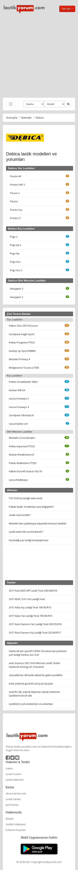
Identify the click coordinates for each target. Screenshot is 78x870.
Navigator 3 (16, 288)
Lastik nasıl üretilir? (20, 515)
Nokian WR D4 (17, 390)
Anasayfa (11, 117)
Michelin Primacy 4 (19, 359)
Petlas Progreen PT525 (22, 342)
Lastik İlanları (13, 799)
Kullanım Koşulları (16, 830)
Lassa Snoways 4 (19, 407)
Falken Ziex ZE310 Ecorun (23, 325)
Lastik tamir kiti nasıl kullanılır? (26, 531)
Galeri (9, 768)
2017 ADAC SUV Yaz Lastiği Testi (27, 599)
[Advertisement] (39, 56)
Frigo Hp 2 (15, 245)
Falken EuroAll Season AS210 (25, 471)
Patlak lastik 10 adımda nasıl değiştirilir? (31, 506)
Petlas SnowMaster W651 (23, 381)
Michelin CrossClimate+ (22, 438)
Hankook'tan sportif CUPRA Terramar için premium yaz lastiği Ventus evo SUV (38, 652)
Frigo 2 (13, 236)
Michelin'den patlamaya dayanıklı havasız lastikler (38, 523)
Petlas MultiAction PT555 (23, 463)
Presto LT (15, 218)
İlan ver (66, 8)
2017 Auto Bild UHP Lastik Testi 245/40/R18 (33, 590)
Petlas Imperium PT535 (22, 446)
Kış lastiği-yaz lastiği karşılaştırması (28, 540)
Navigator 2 (16, 297)
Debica (40, 117)
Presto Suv (16, 209)
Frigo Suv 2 (16, 270)
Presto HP (15, 176)
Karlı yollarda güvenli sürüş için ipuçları (31, 683)
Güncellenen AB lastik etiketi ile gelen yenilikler (36, 675)
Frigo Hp (14, 253)
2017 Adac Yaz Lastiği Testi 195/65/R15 (30, 616)
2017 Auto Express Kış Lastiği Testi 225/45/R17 (35, 632)
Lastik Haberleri (15, 779)
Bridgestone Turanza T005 (24, 367)
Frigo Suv (15, 261)
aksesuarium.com (16, 793)
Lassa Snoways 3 (19, 398)
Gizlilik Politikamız (16, 824)
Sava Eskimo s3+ (18, 423)
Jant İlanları (12, 804)
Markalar (26, 117)
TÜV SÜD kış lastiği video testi (25, 498)
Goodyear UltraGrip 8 (21, 415)
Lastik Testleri (13, 774)
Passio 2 (15, 193)
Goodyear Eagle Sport (21, 334)
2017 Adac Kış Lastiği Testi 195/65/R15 (30, 607)
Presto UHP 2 (17, 184)
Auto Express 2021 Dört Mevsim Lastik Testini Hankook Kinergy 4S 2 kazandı (34, 664)
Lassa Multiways (18, 479)
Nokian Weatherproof (21, 454)
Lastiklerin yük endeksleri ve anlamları (31, 704)
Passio (14, 201)
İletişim (10, 818)
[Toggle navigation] (11, 104)
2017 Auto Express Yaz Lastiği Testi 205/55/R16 (35, 624)
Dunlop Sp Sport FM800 (22, 351)
